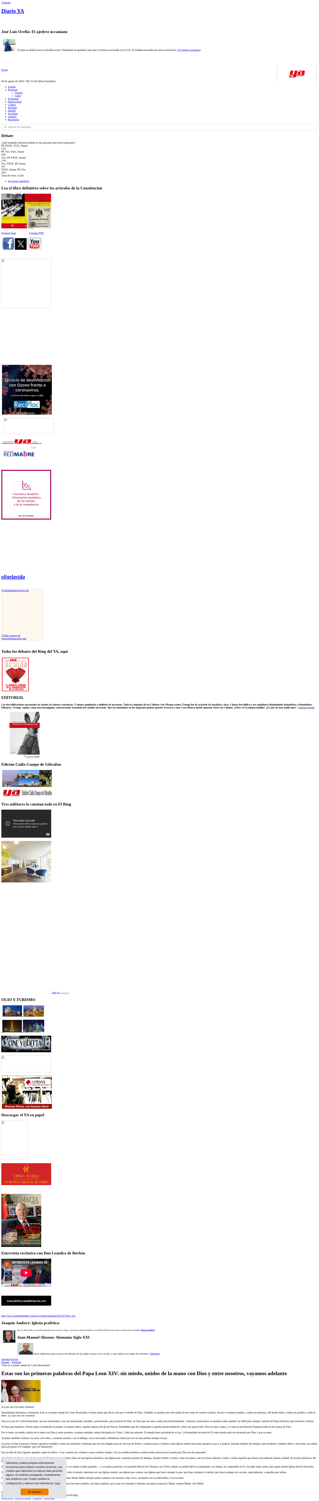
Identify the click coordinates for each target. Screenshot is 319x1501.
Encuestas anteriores (18, 181)
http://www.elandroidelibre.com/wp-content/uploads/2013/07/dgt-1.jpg (38, 1315)
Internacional (15, 101)
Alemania (154, 1353)
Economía (13, 98)
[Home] (5, 2)
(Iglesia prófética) (147, 1330)
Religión (12, 107)
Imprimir (5, 1359)
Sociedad (13, 113)
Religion (16, 1362)
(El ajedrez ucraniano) (189, 50)
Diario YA (12, 11)
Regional (12, 89)
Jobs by (60, 992)
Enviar (14, 1359)
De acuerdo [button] (34, 1492)
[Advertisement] (26, 337)
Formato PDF (36, 233)
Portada (5, 1362)
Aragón (19, 92)
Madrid (12, 110)
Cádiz (18, 95)
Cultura (12, 104)
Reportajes (13, 119)
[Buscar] (5, 127)
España (12, 86)
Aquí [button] (57, 1483)
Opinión (12, 116)
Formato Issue (8, 233)
